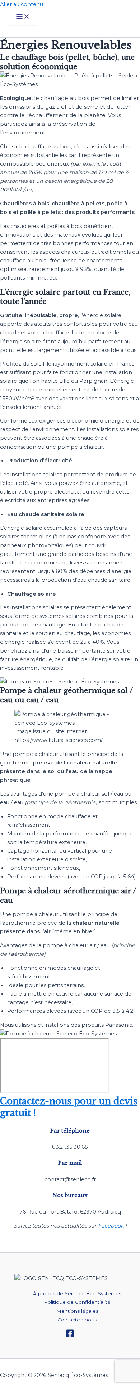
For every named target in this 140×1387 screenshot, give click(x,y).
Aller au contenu (21, 4)
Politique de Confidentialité (77, 1302)
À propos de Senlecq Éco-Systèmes (77, 1293)
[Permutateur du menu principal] (23, 17)
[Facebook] (70, 1336)
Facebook (111, 1225)
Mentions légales (77, 1311)
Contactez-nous (77, 1319)
